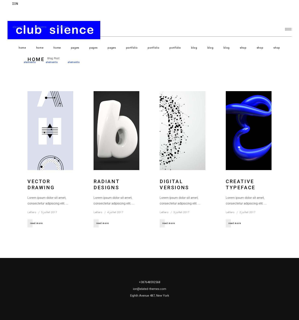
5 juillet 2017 (49, 212)
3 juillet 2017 (181, 212)
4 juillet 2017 (115, 212)
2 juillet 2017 (247, 212)
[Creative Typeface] (249, 130)
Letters (31, 212)
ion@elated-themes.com (149, 289)
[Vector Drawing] (50, 130)
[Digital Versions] (182, 130)
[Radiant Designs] (116, 130)
